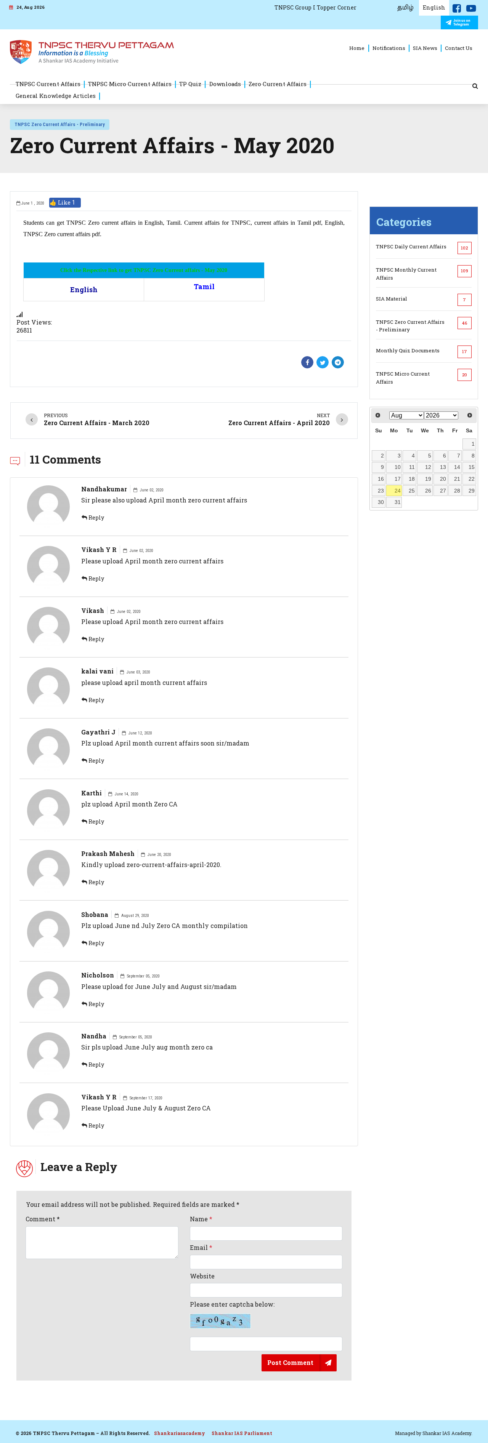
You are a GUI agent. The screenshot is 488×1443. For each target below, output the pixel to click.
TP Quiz (190, 84)
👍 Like (62, 202)
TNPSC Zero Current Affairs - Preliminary (59, 124)
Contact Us (458, 48)
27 (443, 491)
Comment (43, 1219)
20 (443, 479)
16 (381, 479)
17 (398, 479)
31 (398, 502)
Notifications (388, 48)
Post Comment (290, 1362)
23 (381, 491)
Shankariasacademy (179, 1433)
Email (201, 1247)
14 (457, 467)
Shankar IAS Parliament (242, 1433)
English (434, 7)
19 (428, 479)
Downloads (225, 84)
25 (412, 491)
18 (412, 479)
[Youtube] (471, 10)
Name (201, 1219)
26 (428, 491)
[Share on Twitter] (322, 362)
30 (381, 502)
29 (472, 491)
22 (472, 479)
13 (443, 467)
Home (356, 48)
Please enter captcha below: (232, 1304)
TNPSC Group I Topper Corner (315, 7)
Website (202, 1276)
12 (428, 467)
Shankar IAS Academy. (447, 1433)
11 (412, 467)
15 (472, 467)
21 (457, 479)
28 (457, 491)
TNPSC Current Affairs (48, 84)
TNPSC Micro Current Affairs (130, 84)
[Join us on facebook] (457, 10)
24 (398, 491)
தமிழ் (405, 7)
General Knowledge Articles (56, 95)
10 (398, 467)
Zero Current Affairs (278, 84)
